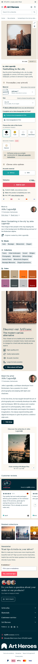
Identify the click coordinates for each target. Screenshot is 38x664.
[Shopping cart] (35, 7)
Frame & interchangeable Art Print (16, 115)
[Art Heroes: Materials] (35, 613)
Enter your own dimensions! (19, 108)
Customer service (8, 617)
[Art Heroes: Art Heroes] (35, 622)
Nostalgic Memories (8, 262)
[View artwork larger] (34, 22)
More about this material (28, 87)
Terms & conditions (8, 653)
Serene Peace (6, 259)
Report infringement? (29, 653)
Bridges (32, 253)
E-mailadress (5, 565)
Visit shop (4, 215)
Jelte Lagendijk (10, 66)
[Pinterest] (12, 627)
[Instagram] (9, 627)
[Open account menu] (31, 7)
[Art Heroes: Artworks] (35, 608)
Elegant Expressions (24, 262)
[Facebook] (14, 627)
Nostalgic (11, 244)
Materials (5, 613)
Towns (4, 253)
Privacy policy (19, 656)
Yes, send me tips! (9, 574)
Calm (4, 244)
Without (12, 173)
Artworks (5, 608)
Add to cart (20, 185)
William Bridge (27, 256)
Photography (6, 256)
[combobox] (16, 12)
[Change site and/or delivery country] (35, 1)
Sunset (25, 253)
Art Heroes (6, 622)
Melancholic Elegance (21, 259)
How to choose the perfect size (26, 98)
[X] (17, 627)
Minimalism (16, 256)
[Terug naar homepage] (11, 7)
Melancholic (20, 244)
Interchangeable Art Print (13, 120)
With (28, 173)
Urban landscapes (14, 253)
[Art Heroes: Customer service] (35, 617)
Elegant (28, 244)
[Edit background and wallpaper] (34, 26)
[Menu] (2, 7)
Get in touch (10, 599)
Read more (14, 215)
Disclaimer (18, 653)
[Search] (34, 12)
